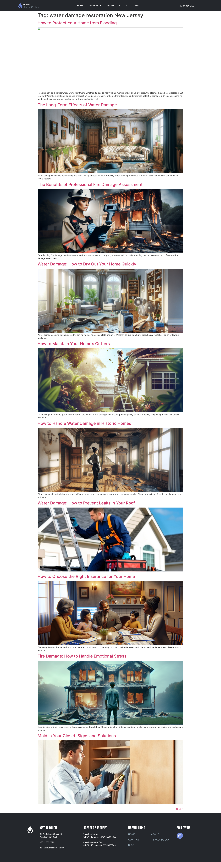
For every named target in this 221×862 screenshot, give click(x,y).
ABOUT (110, 5)
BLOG (138, 5)
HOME (80, 5)
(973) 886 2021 (187, 5)
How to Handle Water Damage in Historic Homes (84, 423)
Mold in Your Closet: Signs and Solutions (77, 735)
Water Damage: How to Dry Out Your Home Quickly (87, 264)
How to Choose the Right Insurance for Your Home (86, 576)
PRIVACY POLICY (160, 839)
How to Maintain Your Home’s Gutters (74, 343)
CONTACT (124, 5)
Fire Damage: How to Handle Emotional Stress (82, 656)
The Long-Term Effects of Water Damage (77, 104)
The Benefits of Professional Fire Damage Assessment (90, 184)
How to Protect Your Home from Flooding (77, 22)
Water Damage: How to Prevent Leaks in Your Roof (86, 502)
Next (179, 809)
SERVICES (93, 5)
